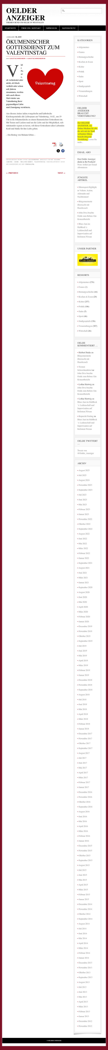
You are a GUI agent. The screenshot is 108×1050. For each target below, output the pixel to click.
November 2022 (85, 519)
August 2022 (84, 533)
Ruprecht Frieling (86, 416)
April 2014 (83, 943)
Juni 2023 (83, 499)
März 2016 (83, 831)
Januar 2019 (84, 675)
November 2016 (85, 796)
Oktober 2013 (84, 972)
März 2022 (83, 548)
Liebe (16, 162)
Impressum (51, 28)
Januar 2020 (84, 621)
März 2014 (83, 948)
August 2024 (84, 480)
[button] (58, 150)
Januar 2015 (84, 899)
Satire (81, 76)
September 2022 (85, 528)
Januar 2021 (84, 582)
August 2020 (84, 592)
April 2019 (83, 660)
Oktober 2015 (84, 855)
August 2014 (84, 923)
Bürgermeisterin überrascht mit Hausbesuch (84, 204)
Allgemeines (33, 159)
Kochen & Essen (86, 61)
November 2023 (85, 485)
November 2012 (85, 1026)
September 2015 (85, 860)
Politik (81, 71)
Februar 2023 (84, 509)
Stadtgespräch (84, 86)
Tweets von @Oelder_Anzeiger (85, 452)
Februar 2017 (84, 782)
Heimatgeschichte (86, 56)
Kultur (81, 66)
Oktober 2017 (84, 743)
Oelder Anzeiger (25, 14)
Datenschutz (68, 28)
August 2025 (84, 470)
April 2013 (83, 1001)
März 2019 (83, 665)
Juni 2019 (83, 650)
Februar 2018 (84, 723)
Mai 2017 (83, 767)
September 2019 (85, 640)
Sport (81, 81)
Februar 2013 (84, 1011)
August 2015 (84, 865)
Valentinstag (39, 162)
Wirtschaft (83, 95)
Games (82, 52)
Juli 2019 (82, 645)
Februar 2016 (84, 835)
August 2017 (84, 753)
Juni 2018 (83, 704)
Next (61, 173)
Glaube (57, 159)
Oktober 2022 (84, 523)
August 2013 (84, 982)
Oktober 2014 (84, 913)
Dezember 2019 (85, 626)
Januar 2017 (84, 787)
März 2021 (83, 577)
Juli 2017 (82, 757)
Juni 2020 (83, 597)
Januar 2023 (84, 514)
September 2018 (85, 689)
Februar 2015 (84, 894)
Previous (12, 173)
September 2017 (85, 748)
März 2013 (83, 1006)
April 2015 (83, 884)
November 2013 (85, 967)
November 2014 (85, 909)
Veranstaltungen (85, 91)
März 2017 (83, 777)
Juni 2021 (83, 572)
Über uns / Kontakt (31, 28)
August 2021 (84, 567)
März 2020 (83, 611)
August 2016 (84, 811)
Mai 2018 (83, 709)
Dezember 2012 (85, 1021)
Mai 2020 (83, 601)
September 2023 (85, 489)
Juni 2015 (83, 874)
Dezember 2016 (85, 792)
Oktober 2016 (84, 801)
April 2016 (83, 826)
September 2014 (85, 918)
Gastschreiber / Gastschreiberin (27, 58)
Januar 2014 (84, 957)
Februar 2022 (84, 553)
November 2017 (85, 738)
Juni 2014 (83, 933)
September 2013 (85, 977)
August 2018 (84, 694)
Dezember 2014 (85, 904)
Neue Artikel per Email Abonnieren (87, 166)
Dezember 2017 (85, 733)
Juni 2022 (83, 538)
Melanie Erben (26, 162)
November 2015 (85, 850)
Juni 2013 (83, 991)
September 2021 (85, 562)
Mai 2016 (83, 821)
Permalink (29, 164)
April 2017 (83, 772)
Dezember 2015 (85, 845)
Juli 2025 (82, 475)
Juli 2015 (82, 870)
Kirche (9, 162)
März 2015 (83, 889)
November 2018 (85, 684)
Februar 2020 (84, 616)
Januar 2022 (84, 558)
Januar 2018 (84, 728)
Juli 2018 (82, 699)
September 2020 (85, 587)
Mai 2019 (83, 655)
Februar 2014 (84, 952)
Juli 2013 (82, 987)
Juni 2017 (83, 762)
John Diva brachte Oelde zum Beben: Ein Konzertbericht (86, 215)
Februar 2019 (84, 670)
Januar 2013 (84, 1016)
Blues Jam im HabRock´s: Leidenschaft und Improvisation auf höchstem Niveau (84, 230)
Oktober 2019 (84, 636)
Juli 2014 (82, 928)
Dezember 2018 (85, 679)
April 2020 (83, 606)
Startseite (10, 28)
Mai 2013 (83, 996)
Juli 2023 (82, 494)
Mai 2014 (83, 938)
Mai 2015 (83, 879)
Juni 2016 (83, 816)
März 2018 (83, 718)
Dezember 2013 (85, 962)
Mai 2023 (83, 504)
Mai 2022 (83, 543)
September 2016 (85, 806)
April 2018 (83, 714)
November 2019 (85, 631)
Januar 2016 (84, 840)
